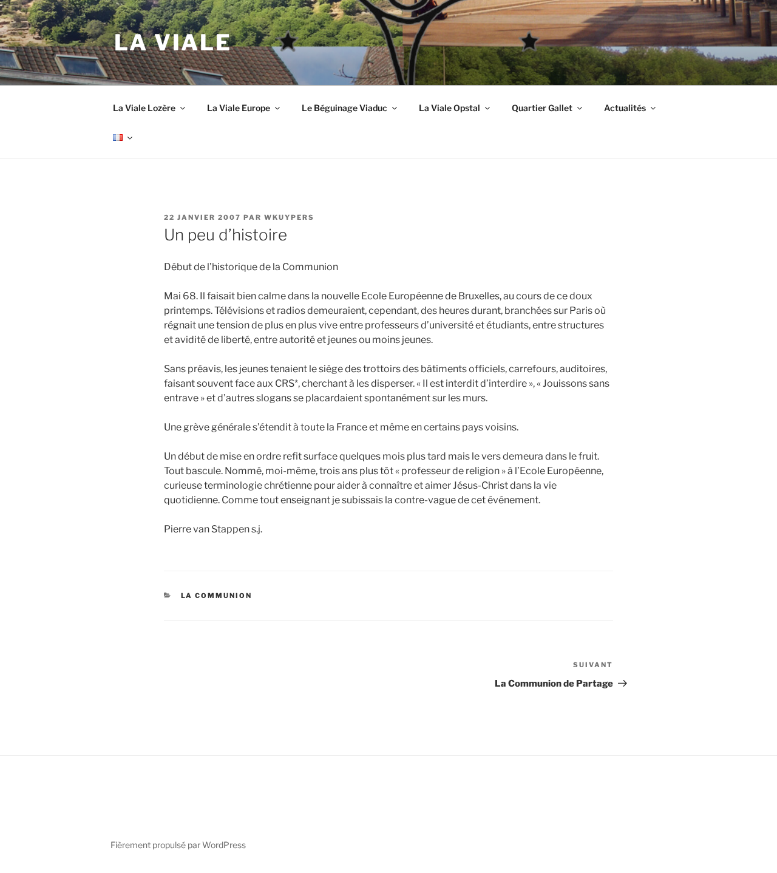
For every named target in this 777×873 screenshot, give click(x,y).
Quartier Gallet (542, 108)
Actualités (625, 108)
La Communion (217, 595)
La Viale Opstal (449, 108)
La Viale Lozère (144, 108)
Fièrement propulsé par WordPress (178, 845)
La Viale (173, 42)
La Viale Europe (238, 108)
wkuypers (289, 217)
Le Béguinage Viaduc (344, 108)
